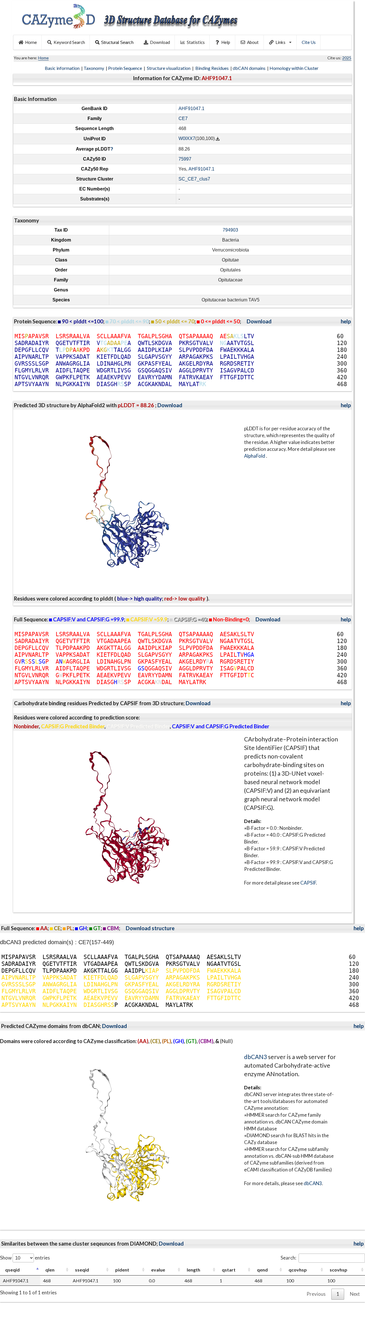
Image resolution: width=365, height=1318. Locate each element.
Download (160, 42)
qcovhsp (298, 1269)
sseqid (82, 1269)
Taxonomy (94, 68)
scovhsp (338, 1269)
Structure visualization (169, 68)
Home (31, 42)
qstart (229, 1269)
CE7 (183, 118)
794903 (230, 230)
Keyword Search (69, 42)
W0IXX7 (187, 138)
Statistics (196, 42)
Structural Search (117, 42)
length (193, 1269)
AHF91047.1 (191, 108)
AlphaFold (255, 456)
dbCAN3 (255, 1056)
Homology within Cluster (294, 68)
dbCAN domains (249, 68)
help (346, 321)
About (253, 42)
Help (225, 42)
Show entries (25, 1258)
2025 (346, 57)
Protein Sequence (125, 68)
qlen (49, 1269)
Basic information (62, 68)
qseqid (12, 1269)
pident (122, 1269)
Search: (288, 1258)
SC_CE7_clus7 (194, 179)
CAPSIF (308, 883)
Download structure (150, 928)
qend (262, 1269)
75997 (185, 159)
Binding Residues (212, 68)
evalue (158, 1269)
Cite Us (309, 42)
